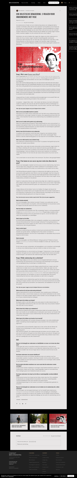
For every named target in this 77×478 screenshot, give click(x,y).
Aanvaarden (70, 476)
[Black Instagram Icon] (75, 239)
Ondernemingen (24, 399)
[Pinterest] (75, 244)
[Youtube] (75, 233)
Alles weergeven (63, 411)
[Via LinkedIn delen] (22, 403)
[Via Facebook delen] (16, 403)
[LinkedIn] (75, 230)
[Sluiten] (75, 476)
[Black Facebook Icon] (75, 236)
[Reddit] (75, 247)
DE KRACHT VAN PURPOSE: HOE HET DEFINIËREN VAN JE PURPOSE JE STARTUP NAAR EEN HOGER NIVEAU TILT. (38, 426)
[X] (75, 241)
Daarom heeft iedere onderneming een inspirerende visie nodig (57, 426)
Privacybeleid (11, 476)
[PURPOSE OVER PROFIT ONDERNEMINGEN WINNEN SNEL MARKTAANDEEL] (19, 419)
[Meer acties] (60, 10)
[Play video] (38, 59)
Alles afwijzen (63, 476)
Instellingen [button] (56, 476)
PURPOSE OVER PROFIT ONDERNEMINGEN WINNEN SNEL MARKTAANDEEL (19, 426)
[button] (73, 2)
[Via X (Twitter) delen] (19, 403)
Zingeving (18, 399)
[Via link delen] (25, 403)
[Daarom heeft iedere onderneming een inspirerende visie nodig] (58, 419)
